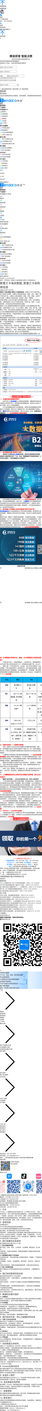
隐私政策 (2, 1159)
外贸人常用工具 (7, 135)
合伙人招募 (3, 1098)
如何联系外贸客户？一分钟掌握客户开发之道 (13, 901)
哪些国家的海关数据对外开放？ (9, 905)
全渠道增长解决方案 (8, 250)
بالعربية (2, 176)
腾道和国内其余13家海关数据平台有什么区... (13, 903)
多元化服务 (4, 224)
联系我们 (5, 269)
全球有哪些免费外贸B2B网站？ (9, 907)
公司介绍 (2, 1124)
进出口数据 (22, 1201)
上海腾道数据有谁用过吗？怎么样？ (16, 874)
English (2, 173)
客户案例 (2, 1073)
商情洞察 (5, 114)
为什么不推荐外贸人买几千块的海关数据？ (13, 883)
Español (2, 179)
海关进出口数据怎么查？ (7, 899)
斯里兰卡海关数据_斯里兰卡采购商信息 (23, 280)
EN (24, 185)
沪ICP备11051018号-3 (12, 1197)
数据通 (4, 118)
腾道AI (4, 112)
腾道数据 (9, 1201)
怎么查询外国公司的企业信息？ (9, 891)
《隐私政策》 (15, 89)
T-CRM (4, 123)
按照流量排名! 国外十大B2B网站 (10, 909)
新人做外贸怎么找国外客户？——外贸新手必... (14, 887)
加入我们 (5, 274)
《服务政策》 (25, 89)
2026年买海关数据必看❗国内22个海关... (12, 885)
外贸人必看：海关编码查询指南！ (10, 895)
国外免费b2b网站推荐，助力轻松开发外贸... (13, 911)
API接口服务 (6, 128)
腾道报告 (5, 130)
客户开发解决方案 (7, 245)
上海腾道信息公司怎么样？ (13, 872)
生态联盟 (2, 1100)
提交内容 (3, 91)
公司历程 (5, 267)
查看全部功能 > (4, 222)
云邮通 (4, 121)
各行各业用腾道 (7, 254)
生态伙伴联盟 (6, 263)
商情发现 (5, 116)
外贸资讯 (7, 280)
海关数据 (15, 1201)
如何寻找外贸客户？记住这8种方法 (10, 897)
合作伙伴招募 (6, 260)
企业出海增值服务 (7, 132)
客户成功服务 (6, 256)
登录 (1, 182)
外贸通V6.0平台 (5, 194)
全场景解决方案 (7, 247)
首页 (1, 280)
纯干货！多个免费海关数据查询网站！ (11, 889)
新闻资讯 (5, 272)
